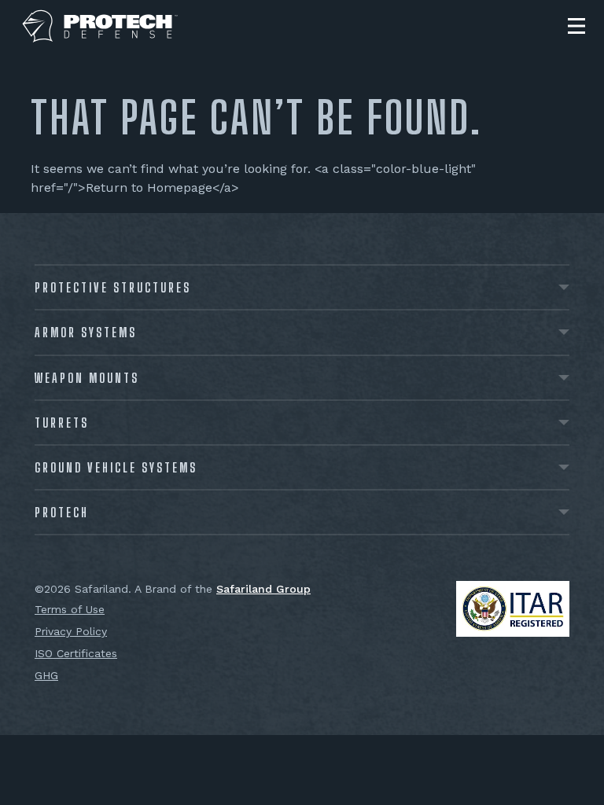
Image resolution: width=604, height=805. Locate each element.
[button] (576, 26)
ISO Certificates (76, 653)
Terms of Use (70, 609)
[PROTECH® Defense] (100, 26)
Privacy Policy (71, 631)
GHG (46, 675)
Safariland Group (263, 589)
